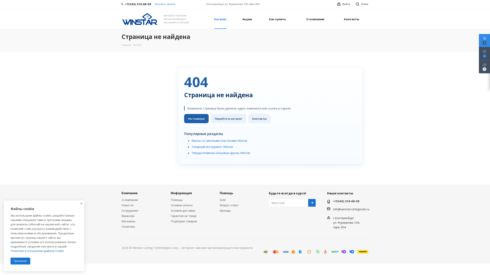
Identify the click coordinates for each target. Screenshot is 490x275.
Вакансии (128, 216)
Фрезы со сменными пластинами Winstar (219, 140)
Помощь (177, 200)
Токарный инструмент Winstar (212, 147)
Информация (181, 193)
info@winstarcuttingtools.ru (351, 209)
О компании (130, 200)
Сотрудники (130, 210)
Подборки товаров (184, 221)
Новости (127, 205)
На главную (196, 119)
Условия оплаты (182, 205)
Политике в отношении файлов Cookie (37, 251)
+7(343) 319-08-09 (346, 201)
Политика (128, 226)
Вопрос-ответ (229, 205)
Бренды (225, 210)
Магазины (128, 221)
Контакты (259, 119)
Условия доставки (183, 210)
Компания (130, 193)
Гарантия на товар (183, 216)
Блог (223, 200)
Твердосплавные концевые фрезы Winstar (220, 153)
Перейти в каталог (228, 119)
